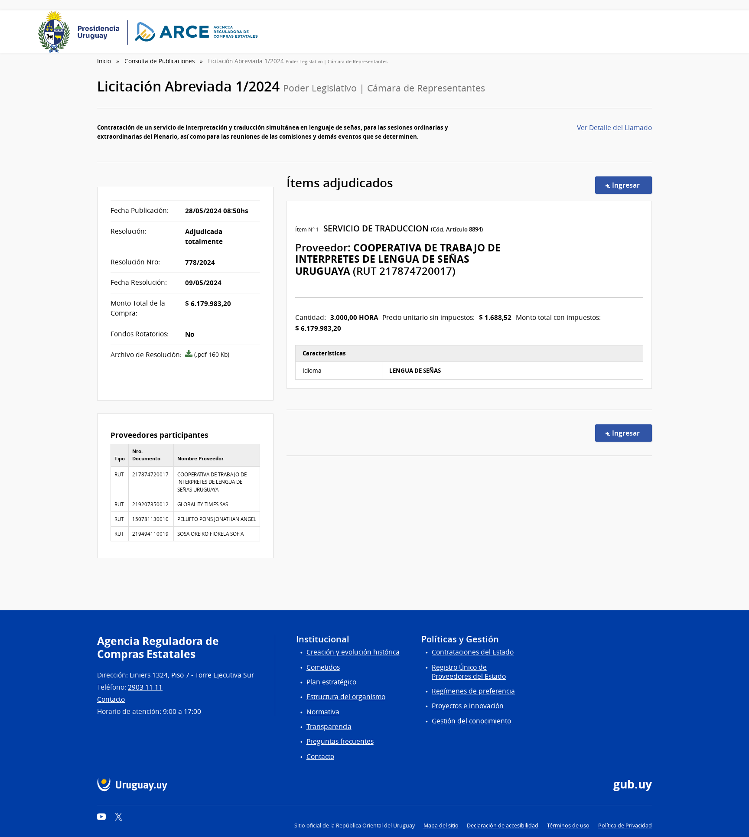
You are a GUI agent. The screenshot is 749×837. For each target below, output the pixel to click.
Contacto (111, 699)
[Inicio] (151, 31)
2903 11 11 (145, 687)
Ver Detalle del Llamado (614, 127)
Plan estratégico (331, 682)
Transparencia (329, 726)
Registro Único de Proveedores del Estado (469, 672)
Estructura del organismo (345, 696)
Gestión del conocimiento (471, 721)
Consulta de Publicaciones (159, 61)
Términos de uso (568, 825)
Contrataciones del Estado (473, 652)
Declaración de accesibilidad (502, 825)
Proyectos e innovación (468, 705)
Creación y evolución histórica (353, 652)
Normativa (322, 711)
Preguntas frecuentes (340, 741)
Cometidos (323, 667)
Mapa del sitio (441, 825)
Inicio (104, 61)
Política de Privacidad (625, 825)
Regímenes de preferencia (473, 691)
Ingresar (631, 185)
